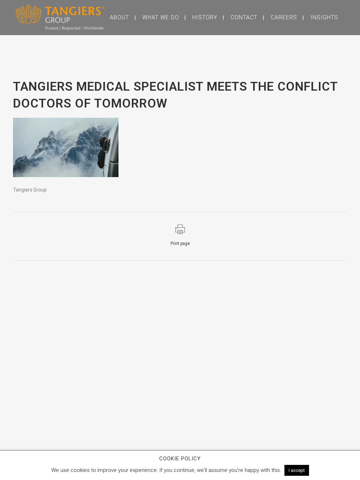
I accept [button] (297, 470)
